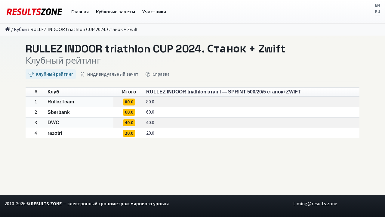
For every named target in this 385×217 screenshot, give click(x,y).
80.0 (150, 102)
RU (377, 12)
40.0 (150, 122)
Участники (154, 11)
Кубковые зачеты (115, 11)
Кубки (20, 29)
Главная (80, 11)
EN (377, 5)
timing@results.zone (315, 203)
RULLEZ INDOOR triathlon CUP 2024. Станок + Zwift (155, 49)
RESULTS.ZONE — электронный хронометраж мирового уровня (100, 203)
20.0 (150, 133)
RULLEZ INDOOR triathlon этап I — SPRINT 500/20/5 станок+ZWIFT (223, 91)
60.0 (150, 112)
